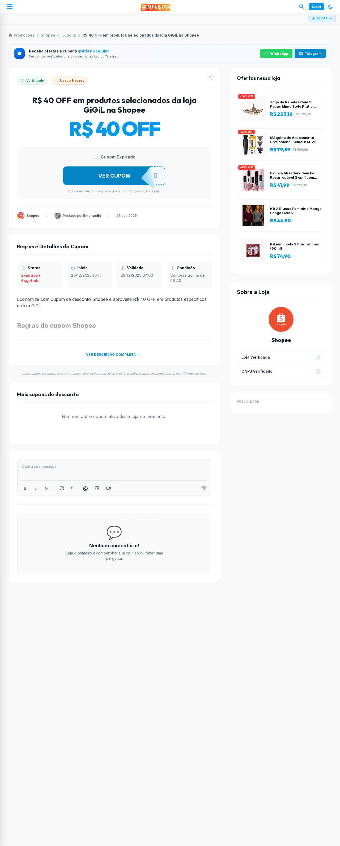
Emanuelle (92, 216)
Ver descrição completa (111, 354)
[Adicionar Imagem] (97, 488)
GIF (73, 488)
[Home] (155, 7)
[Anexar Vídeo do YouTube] (108, 488)
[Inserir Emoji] (62, 488)
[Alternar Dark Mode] (330, 7)
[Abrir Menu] (10, 7)
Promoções (24, 35)
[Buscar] (301, 7)
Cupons (69, 35)
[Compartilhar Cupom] (211, 77)
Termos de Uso (194, 374)
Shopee (48, 35)
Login (316, 6)
